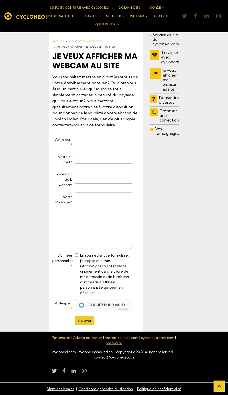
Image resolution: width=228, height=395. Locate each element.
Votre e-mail (65, 159)
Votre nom (63, 139)
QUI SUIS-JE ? (105, 24)
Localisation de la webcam (63, 179)
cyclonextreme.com (157, 337)
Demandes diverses (169, 100)
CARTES (91, 16)
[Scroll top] (219, 386)
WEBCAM (137, 16)
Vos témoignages (167, 131)
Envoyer (85, 320)
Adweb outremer (87, 337)
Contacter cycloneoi (86, 41)
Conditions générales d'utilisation (106, 389)
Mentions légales (60, 389)
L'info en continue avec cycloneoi (80, 7)
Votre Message (64, 199)
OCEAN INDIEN (129, 7)
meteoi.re (114, 343)
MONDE (155, 7)
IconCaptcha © (123, 309)
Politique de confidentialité (159, 389)
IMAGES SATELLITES (61, 16)
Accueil (58, 41)
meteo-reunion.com (121, 337)
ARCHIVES (160, 16)
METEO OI (114, 16)
